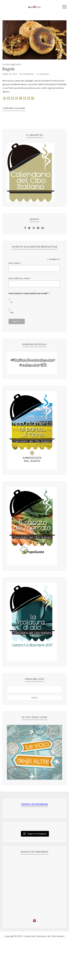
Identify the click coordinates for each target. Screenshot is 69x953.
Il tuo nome (15, 263)
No (12, 312)
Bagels (9, 69)
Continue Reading (14, 108)
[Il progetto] (34, 172)
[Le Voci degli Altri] (34, 752)
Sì (11, 302)
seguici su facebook (34, 804)
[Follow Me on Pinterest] (34, 921)
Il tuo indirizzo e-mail (19, 278)
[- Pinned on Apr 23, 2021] (14, 863)
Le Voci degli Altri (12, 64)
